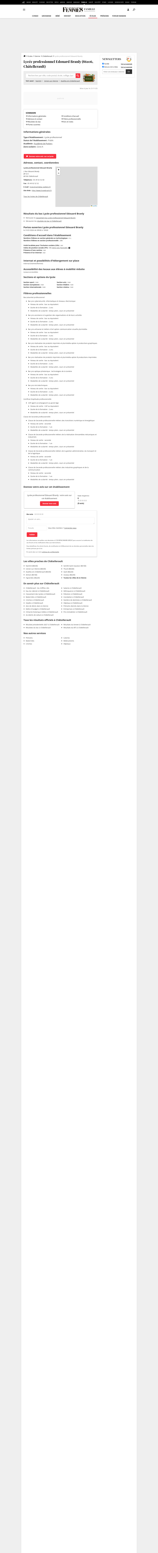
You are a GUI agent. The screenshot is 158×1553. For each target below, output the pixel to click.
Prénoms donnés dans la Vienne (76, 606)
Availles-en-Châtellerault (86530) (38, 572)
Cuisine (42, 2)
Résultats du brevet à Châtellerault (77, 624)
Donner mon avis (49, 503)
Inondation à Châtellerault (74, 597)
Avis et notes (68, 122)
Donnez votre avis (41, 156)
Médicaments (69, 641)
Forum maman (119, 16)
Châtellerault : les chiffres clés (37, 588)
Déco (57, 2)
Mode (28, 2)
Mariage (76, 2)
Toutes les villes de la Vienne (75, 578)
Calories (67, 638)
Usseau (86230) (69, 575)
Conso (35, 16)
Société (97, 2)
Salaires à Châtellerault (73, 588)
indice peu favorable (60, 248)
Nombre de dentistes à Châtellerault (78, 600)
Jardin (62, 2)
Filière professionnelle (72, 119)
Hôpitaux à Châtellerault (73, 603)
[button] (58, 169)
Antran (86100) (31, 575)
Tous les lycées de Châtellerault (35, 196)
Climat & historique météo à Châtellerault (42, 612)
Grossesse (46, 16)
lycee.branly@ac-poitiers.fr (40, 187)
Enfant (67, 16)
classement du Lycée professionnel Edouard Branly (56, 218)
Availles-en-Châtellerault (70, 81)
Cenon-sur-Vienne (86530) (36, 569)
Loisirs (110, 2)
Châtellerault (47, 56)
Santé (91, 2)
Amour (69, 2)
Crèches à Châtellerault (35, 600)
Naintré (38, 81)
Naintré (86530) (32, 566)
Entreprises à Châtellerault (74, 609)
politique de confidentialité (50, 552)
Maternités (30, 641)
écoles (93, 16)
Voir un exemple (126, 64)
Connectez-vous (70, 528)
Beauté (35, 2)
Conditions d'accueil (71, 116)
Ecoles (30, 56)
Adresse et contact (35, 119)
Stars (104, 2)
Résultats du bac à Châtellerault (38, 627)
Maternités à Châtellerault (36, 597)
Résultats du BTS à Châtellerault (76, 627)
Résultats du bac (34, 122)
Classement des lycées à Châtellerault (40, 594)
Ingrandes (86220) (33, 578)
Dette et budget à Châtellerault (38, 609)
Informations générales (37, 116)
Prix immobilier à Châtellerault (75, 612)
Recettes (49, 2)
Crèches (29, 644)
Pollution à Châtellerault (73, 594)
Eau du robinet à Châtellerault (37, 591)
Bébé (58, 16)
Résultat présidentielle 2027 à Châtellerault (42, 624)
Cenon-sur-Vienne (51, 81)
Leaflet (94, 206)
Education (80, 16)
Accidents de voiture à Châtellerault (40, 615)
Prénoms (104, 16)
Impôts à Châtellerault (34, 603)
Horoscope (119, 2)
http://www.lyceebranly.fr (42, 190)
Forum (133, 2)
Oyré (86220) (68, 572)
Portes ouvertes (34, 125)
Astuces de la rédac (111, 67)
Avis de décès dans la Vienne (37, 606)
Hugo (127, 2)
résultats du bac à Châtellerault (49, 221)
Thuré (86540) (69, 569)
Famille (84, 2)
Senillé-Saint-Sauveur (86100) (75, 566)
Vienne (37, 56)
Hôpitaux (67, 644)
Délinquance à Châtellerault (74, 591)
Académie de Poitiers (43, 143)
